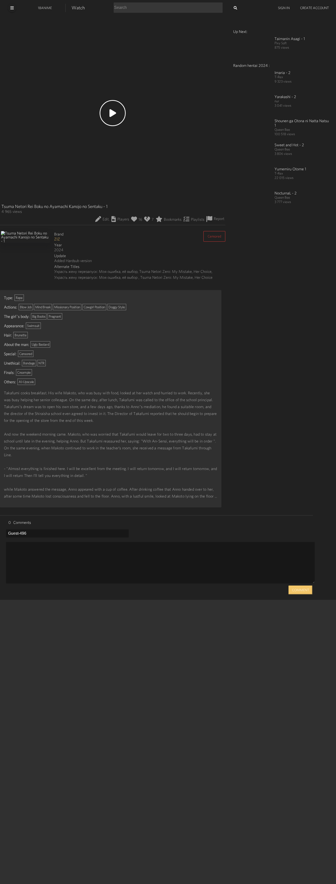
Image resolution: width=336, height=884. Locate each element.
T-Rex (279, 77)
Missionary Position (67, 307)
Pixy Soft (281, 43)
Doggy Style (116, 307)
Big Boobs (38, 316)
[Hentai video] (251, 47)
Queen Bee (282, 129)
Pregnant (55, 316)
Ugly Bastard (40, 344)
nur (277, 101)
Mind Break (43, 307)
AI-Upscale (26, 382)
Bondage (29, 363)
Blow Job (26, 307)
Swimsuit (33, 326)
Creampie (24, 372)
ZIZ (57, 238)
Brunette (21, 335)
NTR (41, 363)
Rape (19, 297)
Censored (214, 236)
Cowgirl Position (94, 307)
